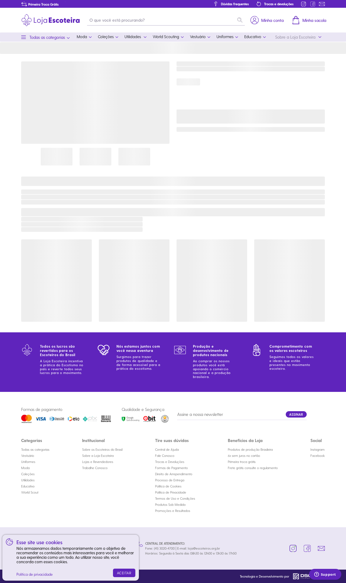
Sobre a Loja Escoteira (98, 456)
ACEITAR (124, 573)
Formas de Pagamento (171, 468)
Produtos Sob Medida (170, 505)
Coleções (28, 474)
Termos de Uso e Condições (175, 498)
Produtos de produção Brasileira (250, 449)
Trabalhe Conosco (95, 468)
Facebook (317, 456)
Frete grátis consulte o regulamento (253, 468)
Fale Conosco (164, 456)
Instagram (317, 449)
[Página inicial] (50, 20)
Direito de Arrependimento (173, 474)
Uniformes (28, 462)
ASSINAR (296, 414)
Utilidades (28, 480)
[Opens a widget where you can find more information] (325, 575)
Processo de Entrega (169, 480)
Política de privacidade (34, 574)
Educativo (28, 486)
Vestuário (27, 456)
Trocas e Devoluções (169, 462)
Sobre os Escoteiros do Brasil (102, 449)
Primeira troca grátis (242, 462)
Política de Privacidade (170, 492)
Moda (25, 468)
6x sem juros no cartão (244, 456)
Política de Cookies (168, 486)
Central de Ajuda (167, 449)
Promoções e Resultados (172, 511)
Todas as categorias (35, 449)
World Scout (29, 492)
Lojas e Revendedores (97, 462)
